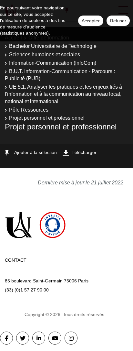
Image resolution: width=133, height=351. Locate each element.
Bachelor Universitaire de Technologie (53, 46)
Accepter (91, 20)
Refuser (118, 20)
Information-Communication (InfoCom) (52, 63)
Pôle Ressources (28, 110)
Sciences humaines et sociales (44, 54)
